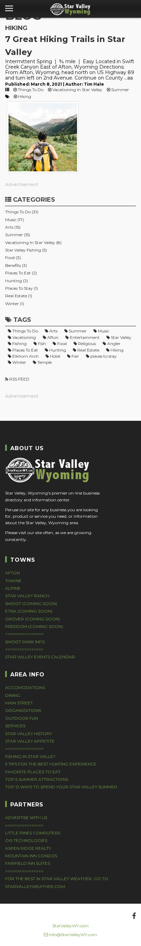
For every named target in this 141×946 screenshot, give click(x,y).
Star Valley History (28, 733)
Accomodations (25, 687)
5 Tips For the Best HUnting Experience (51, 763)
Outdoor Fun (21, 718)
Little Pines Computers (32, 832)
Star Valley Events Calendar (40, 656)
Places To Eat (24, 350)
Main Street (19, 702)
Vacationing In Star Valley (76, 89)
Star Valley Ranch (27, 595)
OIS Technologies (26, 840)
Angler (113, 343)
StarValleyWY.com (70, 925)
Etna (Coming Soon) (28, 611)
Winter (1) (14, 303)
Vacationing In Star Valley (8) (33, 242)
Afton (52, 337)
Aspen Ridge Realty (28, 848)
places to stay (103, 356)
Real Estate (87, 350)
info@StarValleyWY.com (72, 934)
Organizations (23, 710)
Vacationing (23, 337)
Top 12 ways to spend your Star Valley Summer (61, 786)
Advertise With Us (26, 817)
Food (61, 343)
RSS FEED (18, 379)
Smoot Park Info (25, 641)
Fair (74, 356)
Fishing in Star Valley (30, 756)
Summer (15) (17, 234)
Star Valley (120, 337)
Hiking (24, 96)
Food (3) (13, 257)
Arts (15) (13, 227)
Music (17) (14, 219)
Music (103, 330)
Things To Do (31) (21, 211)
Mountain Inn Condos (31, 855)
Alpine (13, 588)
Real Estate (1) (18, 295)
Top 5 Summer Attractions (36, 779)
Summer (119, 89)
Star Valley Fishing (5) (26, 250)
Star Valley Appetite (29, 741)
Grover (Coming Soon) (32, 618)
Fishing (19, 343)
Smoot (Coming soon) (31, 603)
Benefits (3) (16, 265)
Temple (44, 362)
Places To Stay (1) (21, 288)
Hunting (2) (16, 280)
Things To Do (30, 89)
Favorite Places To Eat (33, 771)
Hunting (57, 350)
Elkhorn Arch (25, 356)
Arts (52, 330)
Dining (12, 695)
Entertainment (84, 337)
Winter (18, 362)
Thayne (13, 580)
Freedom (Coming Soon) (34, 626)
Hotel (54, 356)
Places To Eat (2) (21, 272)
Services (15, 725)
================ (24, 633)
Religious (86, 343)
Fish (41, 343)
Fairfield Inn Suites (27, 863)
